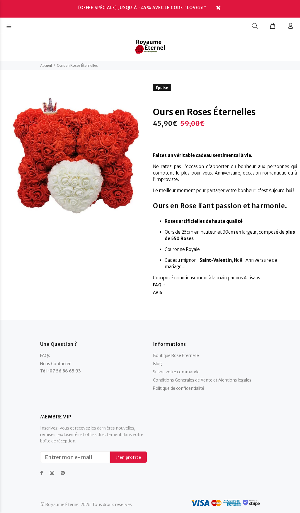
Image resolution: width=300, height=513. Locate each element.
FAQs (45, 355)
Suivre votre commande (176, 372)
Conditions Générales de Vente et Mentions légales (202, 380)
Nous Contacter (55, 363)
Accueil (46, 65)
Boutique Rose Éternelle (176, 355)
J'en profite (128, 457)
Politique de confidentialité (178, 388)
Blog (157, 363)
